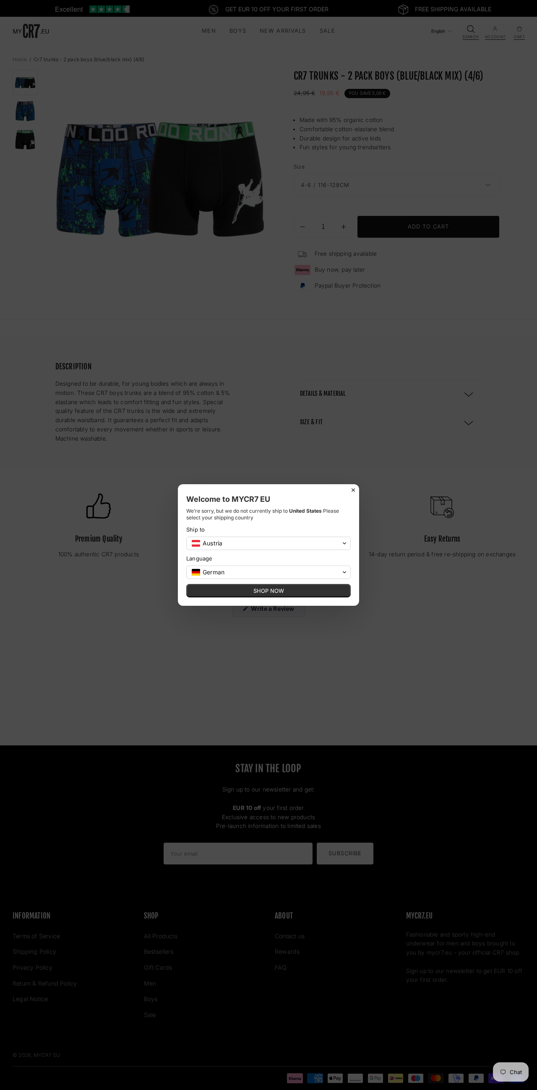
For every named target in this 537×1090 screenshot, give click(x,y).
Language (199, 558)
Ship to (195, 529)
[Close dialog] (353, 490)
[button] (268, 543)
